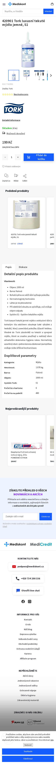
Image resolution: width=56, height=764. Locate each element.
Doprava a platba (28, 634)
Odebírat (45, 516)
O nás (28, 624)
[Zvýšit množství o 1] (18, 157)
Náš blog (28, 629)
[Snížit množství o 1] (5, 157)
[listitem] (26, 223)
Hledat (48, 11)
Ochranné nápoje (28, 690)
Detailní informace (11, 120)
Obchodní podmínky (28, 644)
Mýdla (38, 362)
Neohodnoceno (21, 94)
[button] (4, 222)
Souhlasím (28, 751)
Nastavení (28, 745)
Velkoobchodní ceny (28, 639)
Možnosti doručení (16, 133)
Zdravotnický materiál (28, 700)
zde (52, 740)
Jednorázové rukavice (28, 680)
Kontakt (28, 619)
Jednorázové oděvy (28, 685)
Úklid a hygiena (28, 695)
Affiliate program (28, 658)
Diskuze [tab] (23, 267)
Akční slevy (28, 675)
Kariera (28, 653)
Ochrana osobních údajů (28, 648)
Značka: (7, 88)
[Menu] (2, 4)
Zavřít (49, 185)
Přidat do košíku (41, 157)
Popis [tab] (8, 267)
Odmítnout (28, 758)
